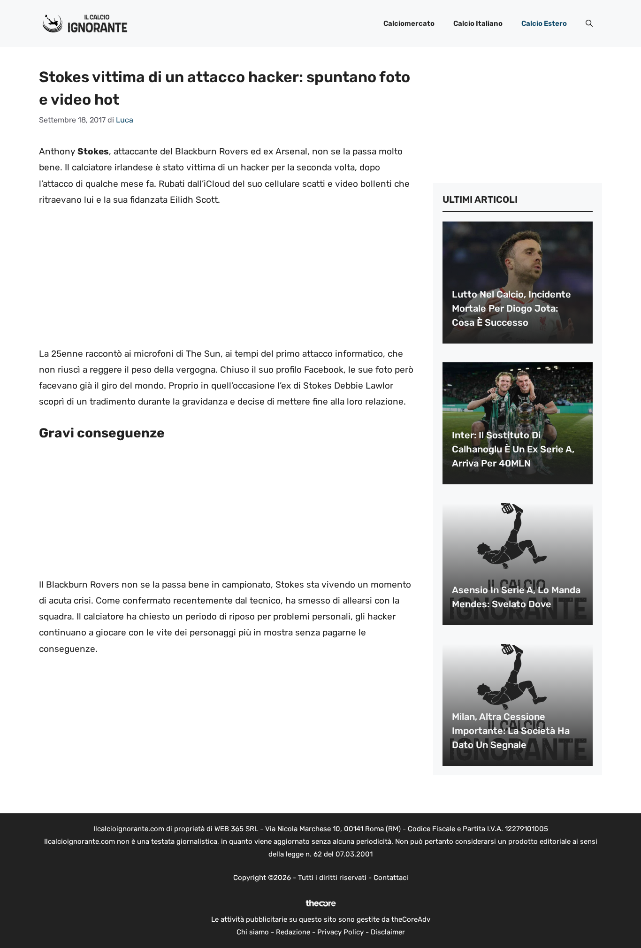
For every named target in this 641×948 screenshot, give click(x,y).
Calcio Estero (544, 23)
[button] (589, 23)
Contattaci (391, 877)
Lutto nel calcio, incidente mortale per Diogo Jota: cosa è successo (511, 308)
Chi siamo (253, 932)
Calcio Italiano (478, 23)
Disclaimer (388, 932)
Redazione (293, 932)
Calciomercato (409, 23)
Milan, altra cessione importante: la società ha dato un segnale (511, 730)
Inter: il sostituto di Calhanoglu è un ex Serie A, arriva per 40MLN (513, 449)
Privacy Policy (340, 932)
